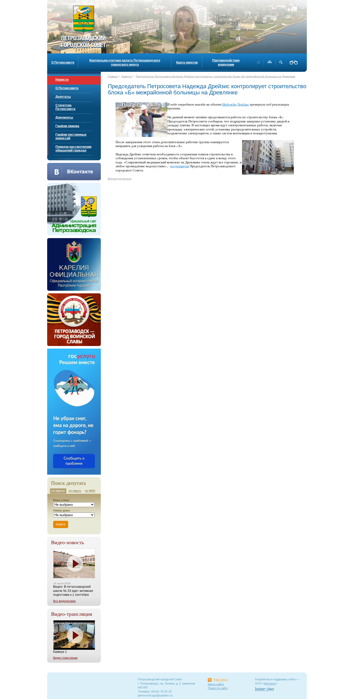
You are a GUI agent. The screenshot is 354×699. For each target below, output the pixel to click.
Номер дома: (61, 510)
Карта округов (187, 62)
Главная (113, 76)
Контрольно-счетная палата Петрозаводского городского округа (124, 62)
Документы (64, 117)
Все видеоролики (64, 601)
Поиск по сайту (218, 688)
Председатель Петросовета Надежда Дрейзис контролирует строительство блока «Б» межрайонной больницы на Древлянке (215, 76)
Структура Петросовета (65, 107)
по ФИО (90, 490)
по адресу (58, 490)
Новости (61, 79)
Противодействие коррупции (226, 62)
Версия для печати (119, 178)
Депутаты (63, 97)
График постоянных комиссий (71, 136)
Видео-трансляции (65, 657)
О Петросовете (62, 62)
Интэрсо (269, 683)
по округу (75, 490)
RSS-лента (221, 679)
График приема (67, 126)
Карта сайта (216, 684)
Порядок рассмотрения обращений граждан (73, 148)
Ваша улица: (61, 500)
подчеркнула (179, 166)
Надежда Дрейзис (235, 104)
